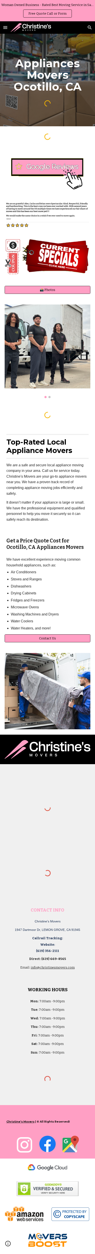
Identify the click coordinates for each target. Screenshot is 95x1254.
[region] (47, 10)
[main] (48, 74)
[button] (5, 27)
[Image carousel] (48, 351)
